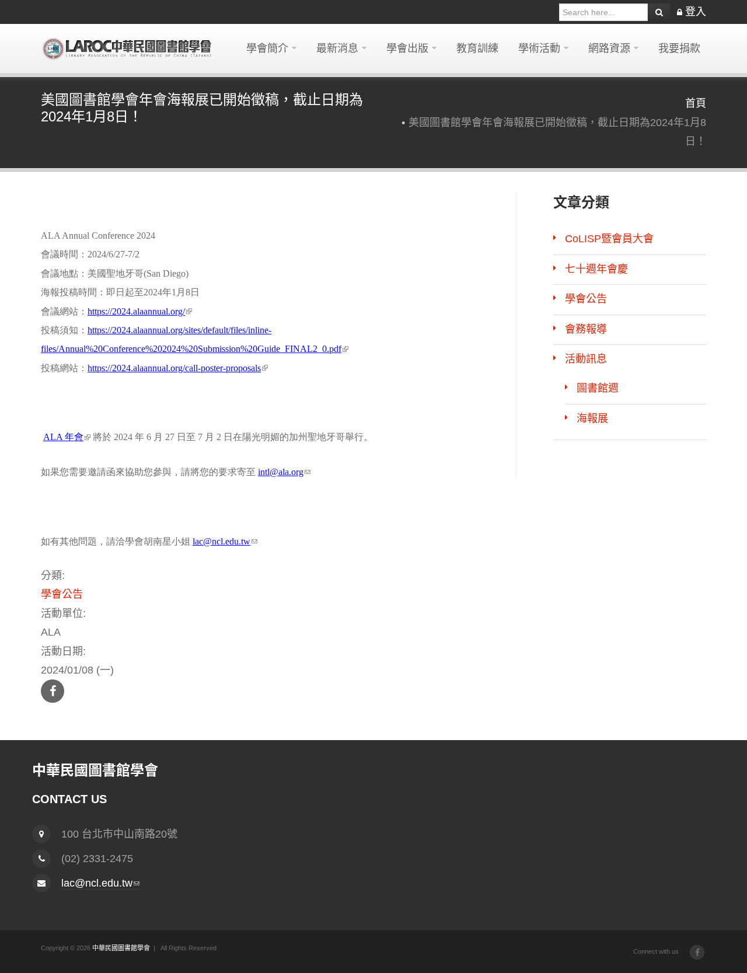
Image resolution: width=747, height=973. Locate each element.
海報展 (592, 418)
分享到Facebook (52, 691)
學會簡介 (267, 48)
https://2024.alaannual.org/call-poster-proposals (178, 368)
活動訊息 (586, 359)
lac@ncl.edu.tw (225, 541)
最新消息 (337, 48)
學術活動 (539, 48)
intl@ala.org (284, 472)
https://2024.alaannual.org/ (140, 311)
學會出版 (407, 48)
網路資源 (609, 48)
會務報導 (586, 329)
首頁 (695, 103)
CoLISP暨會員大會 (609, 239)
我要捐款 (679, 48)
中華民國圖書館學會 (121, 947)
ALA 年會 (66, 437)
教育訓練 (477, 48)
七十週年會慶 (596, 269)
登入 (695, 12)
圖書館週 (598, 388)
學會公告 (62, 594)
